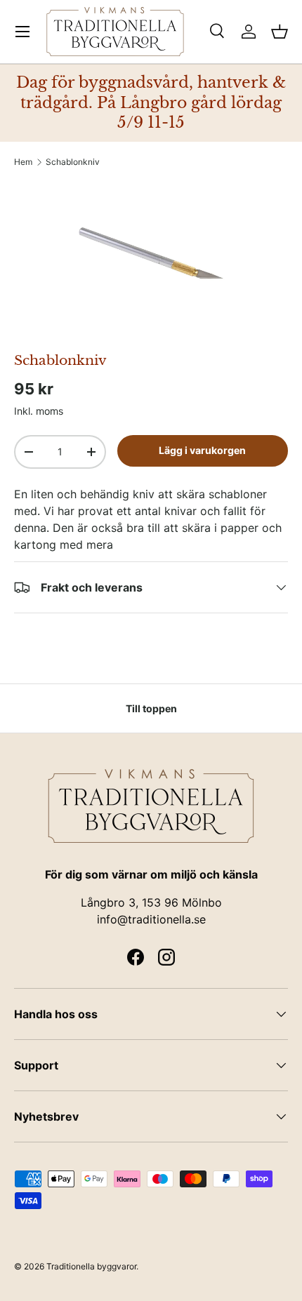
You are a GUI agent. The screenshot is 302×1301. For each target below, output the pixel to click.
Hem (23, 162)
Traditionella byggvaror (91, 1266)
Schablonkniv (73, 162)
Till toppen (151, 708)
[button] (279, 31)
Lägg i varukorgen (202, 450)
